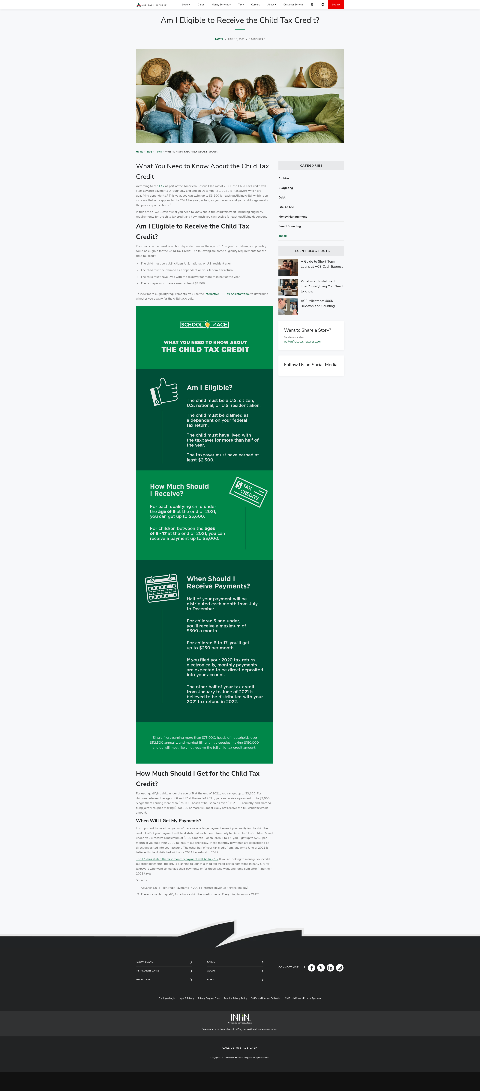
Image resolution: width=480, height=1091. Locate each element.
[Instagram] (339, 967)
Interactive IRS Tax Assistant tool (227, 294)
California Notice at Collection (266, 998)
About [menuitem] (270, 4)
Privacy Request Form (209, 998)
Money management (292, 217)
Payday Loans (144, 961)
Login (210, 979)
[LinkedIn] (329, 967)
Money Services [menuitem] (220, 4)
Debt (281, 197)
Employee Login (167, 998)
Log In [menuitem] (335, 4)
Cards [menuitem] (201, 4)
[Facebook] (310, 967)
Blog (149, 151)
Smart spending (289, 226)
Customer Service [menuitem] (293, 4)
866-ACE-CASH (247, 1048)
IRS (161, 186)
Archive (283, 178)
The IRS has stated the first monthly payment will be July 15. (177, 859)
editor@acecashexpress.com (303, 342)
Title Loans (143, 979)
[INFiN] (240, 1019)
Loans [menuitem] (185, 4)
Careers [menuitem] (255, 4)
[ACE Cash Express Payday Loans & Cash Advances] (151, 5)
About (211, 970)
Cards (211, 961)
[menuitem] (312, 5)
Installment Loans (147, 970)
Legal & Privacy (186, 998)
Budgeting (285, 188)
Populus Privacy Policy (235, 998)
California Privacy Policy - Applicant (303, 998)
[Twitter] (320, 967)
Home (139, 151)
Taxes (219, 39)
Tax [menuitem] (240, 4)
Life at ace (286, 207)
